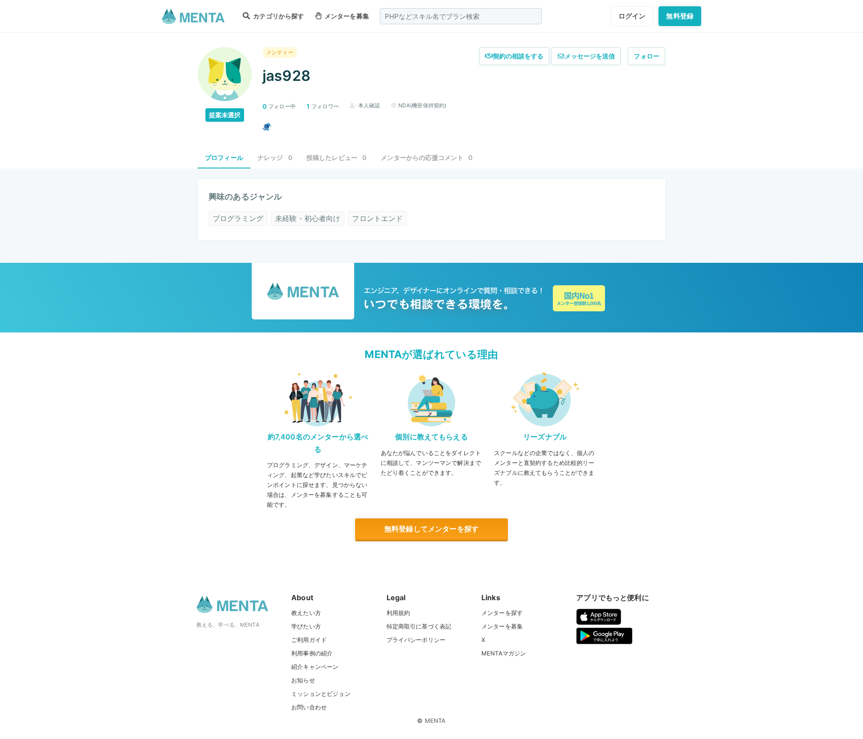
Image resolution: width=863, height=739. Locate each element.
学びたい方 (306, 626)
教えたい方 (306, 612)
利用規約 (398, 612)
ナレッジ (275, 157)
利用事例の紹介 (312, 653)
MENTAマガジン (503, 653)
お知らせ (303, 680)
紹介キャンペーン (314, 666)
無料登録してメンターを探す (431, 528)
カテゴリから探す (278, 16)
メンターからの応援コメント (426, 157)
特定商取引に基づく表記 (419, 626)
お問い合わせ (309, 707)
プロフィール (224, 157)
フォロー (646, 56)
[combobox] (461, 16)
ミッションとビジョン (321, 693)
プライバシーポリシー (416, 639)
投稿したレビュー (337, 157)
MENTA (435, 720)
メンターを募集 (346, 16)
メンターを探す (502, 612)
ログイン (632, 16)
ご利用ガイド (309, 639)
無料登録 (680, 16)
